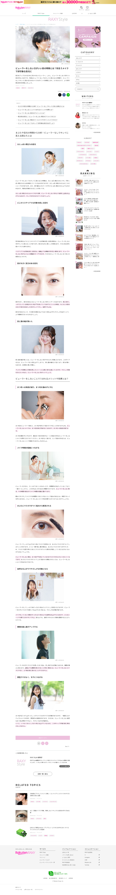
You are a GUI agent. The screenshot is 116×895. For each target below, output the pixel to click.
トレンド (89, 151)
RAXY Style (41, 13)
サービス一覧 (19, 889)
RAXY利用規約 (66, 862)
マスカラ (51, 835)
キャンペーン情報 (58, 13)
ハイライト (45, 801)
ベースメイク (79, 62)
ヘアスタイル (83, 154)
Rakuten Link (88, 862)
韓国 (83, 148)
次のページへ (43, 738)
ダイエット (79, 160)
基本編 (96, 145)
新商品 (46, 835)
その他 (77, 83)
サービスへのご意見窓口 (68, 860)
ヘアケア (78, 72)
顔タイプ (24, 87)
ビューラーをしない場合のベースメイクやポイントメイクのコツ (37, 120)
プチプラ (80, 157)
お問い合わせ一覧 (28, 889)
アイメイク (22, 85)
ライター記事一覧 (65, 766)
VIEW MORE (96, 132)
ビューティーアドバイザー (46, 862)
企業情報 (45, 878)
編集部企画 (95, 142)
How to (18, 87)
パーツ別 (88, 157)
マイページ (42, 857)
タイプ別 (38, 801)
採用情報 (71, 878)
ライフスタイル (83, 163)
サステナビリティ (39, 889)
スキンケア (79, 58)
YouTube (87, 865)
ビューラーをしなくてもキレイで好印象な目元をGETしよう (36, 123)
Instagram (87, 857)
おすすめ (87, 142)
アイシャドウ (33, 835)
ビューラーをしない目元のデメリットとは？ (31, 113)
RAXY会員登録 (88, 852)
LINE (86, 860)
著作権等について (63, 878)
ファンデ (96, 160)
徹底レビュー (91, 148)
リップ (40, 835)
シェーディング (53, 801)
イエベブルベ (93, 154)
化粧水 (95, 157)
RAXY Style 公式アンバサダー (84, 145)
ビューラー (31, 87)
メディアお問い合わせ (67, 855)
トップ (24, 13)
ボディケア (79, 69)
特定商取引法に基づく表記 (68, 865)
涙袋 (45, 818)
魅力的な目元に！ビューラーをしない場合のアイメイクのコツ (37, 116)
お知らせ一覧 (65, 852)
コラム (77, 79)
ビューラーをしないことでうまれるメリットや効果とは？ (35, 110)
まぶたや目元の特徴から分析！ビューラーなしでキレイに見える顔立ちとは (41, 106)
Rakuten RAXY (23, 8)
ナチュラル (39, 818)
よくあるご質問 (92, 13)
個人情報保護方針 (53, 878)
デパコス (88, 160)
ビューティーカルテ (45, 860)
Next (67, 746)
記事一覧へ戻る (43, 774)
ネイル (77, 76)
